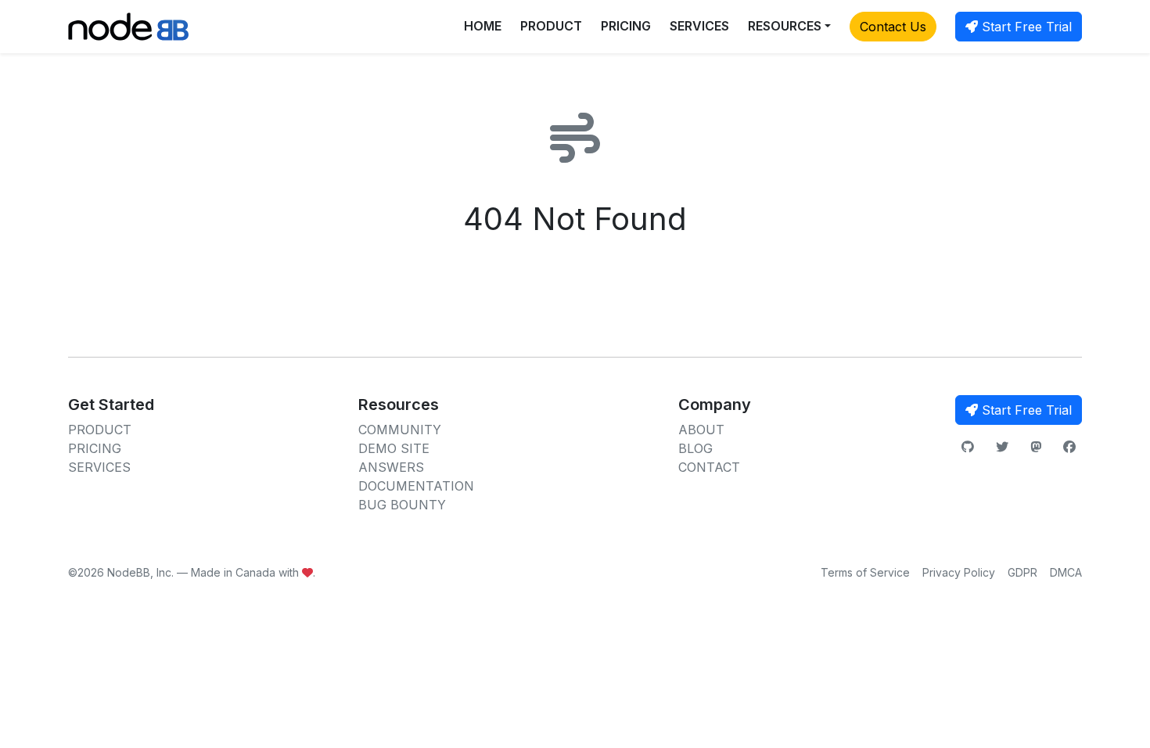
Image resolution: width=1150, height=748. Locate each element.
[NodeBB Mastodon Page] (1035, 446)
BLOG (695, 448)
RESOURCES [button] (784, 26)
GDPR (1022, 572)
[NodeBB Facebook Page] (1069, 446)
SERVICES (699, 26)
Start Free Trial (1025, 26)
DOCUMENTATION (416, 486)
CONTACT (709, 467)
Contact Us (893, 26)
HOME (482, 26)
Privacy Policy (958, 572)
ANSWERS (391, 467)
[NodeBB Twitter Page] (1002, 446)
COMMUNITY (399, 429)
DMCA (1066, 572)
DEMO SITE (393, 448)
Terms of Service (865, 572)
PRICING (626, 26)
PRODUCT (551, 26)
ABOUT (701, 429)
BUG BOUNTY (402, 504)
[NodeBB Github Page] (967, 446)
